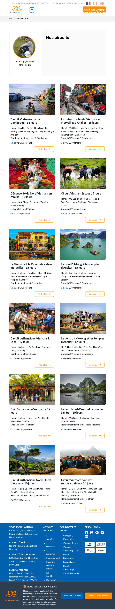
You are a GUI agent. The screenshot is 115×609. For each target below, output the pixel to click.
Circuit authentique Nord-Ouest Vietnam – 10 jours (31, 481)
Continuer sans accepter (98, 596)
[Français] (89, 3)
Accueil (12, 18)
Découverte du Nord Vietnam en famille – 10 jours (31, 195)
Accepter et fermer (72, 596)
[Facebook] (87, 532)
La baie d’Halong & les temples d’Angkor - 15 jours (80, 265)
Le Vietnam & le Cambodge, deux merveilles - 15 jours (31, 265)
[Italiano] (95, 3)
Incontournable (53, 558)
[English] (102, 3)
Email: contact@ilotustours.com (68, 3)
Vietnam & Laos (70, 543)
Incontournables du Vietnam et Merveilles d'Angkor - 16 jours (80, 121)
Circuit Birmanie (71, 573)
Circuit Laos (69, 561)
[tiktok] (103, 532)
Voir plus (42, 149)
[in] (98, 532)
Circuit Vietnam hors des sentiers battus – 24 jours (77, 481)
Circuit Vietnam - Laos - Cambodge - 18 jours (25, 121)
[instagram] (92, 532)
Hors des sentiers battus (50, 565)
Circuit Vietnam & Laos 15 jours (81, 193)
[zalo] (87, 536)
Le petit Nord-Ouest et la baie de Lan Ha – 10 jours (82, 410)
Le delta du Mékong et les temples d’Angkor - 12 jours (82, 340)
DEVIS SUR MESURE (94, 10)
